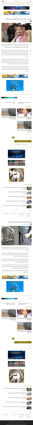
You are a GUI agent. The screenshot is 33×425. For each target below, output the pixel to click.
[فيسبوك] (31, 46)
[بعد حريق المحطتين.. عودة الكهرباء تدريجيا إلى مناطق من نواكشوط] (8, 112)
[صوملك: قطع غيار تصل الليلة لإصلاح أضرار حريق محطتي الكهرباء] (24, 112)
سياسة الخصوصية (8, 424)
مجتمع (2, 3)
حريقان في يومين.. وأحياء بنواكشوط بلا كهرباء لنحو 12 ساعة (25, 131)
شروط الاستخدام (13, 424)
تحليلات (20, 3)
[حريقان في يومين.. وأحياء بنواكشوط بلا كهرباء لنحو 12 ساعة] (24, 125)
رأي (4, 3)
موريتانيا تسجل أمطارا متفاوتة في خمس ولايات (9, 103)
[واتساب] (31, 52)
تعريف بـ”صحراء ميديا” (12, 421)
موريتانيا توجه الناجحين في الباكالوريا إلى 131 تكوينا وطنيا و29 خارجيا (17, 196)
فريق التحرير (18, 421)
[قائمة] (30, 1)
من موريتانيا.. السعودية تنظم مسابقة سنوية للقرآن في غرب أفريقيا (9, 304)
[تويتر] (31, 48)
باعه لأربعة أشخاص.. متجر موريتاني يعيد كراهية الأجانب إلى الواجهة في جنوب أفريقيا (14, 205)
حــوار (6, 3)
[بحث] (5, 1)
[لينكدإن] (31, 50)
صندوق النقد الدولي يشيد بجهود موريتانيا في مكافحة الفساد (24, 103)
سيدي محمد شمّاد (27, 224)
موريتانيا (24, 295)
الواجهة (24, 94)
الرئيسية (29, 3)
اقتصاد (23, 3)
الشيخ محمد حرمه (28, 21)
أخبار (25, 3)
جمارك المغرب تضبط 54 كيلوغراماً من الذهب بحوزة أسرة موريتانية (17, 191)
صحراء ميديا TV (10, 3)
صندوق (27, 295)
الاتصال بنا (22, 421)
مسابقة (21, 94)
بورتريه (14, 3)
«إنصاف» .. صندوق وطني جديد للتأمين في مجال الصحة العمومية (24, 304)
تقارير (17, 3)
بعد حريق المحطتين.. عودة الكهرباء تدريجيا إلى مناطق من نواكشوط (9, 118)
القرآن (27, 94)
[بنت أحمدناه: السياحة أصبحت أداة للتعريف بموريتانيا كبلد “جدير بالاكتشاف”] (29, 202)
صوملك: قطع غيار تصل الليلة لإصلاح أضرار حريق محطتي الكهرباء (25, 118)
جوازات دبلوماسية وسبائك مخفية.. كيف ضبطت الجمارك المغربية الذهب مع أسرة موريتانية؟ (15, 188)
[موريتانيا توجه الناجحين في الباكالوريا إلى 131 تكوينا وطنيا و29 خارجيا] (29, 197)
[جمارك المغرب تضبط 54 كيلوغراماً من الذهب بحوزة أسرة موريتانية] (29, 193)
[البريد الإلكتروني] (31, 54)
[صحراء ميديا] (16, 1)
